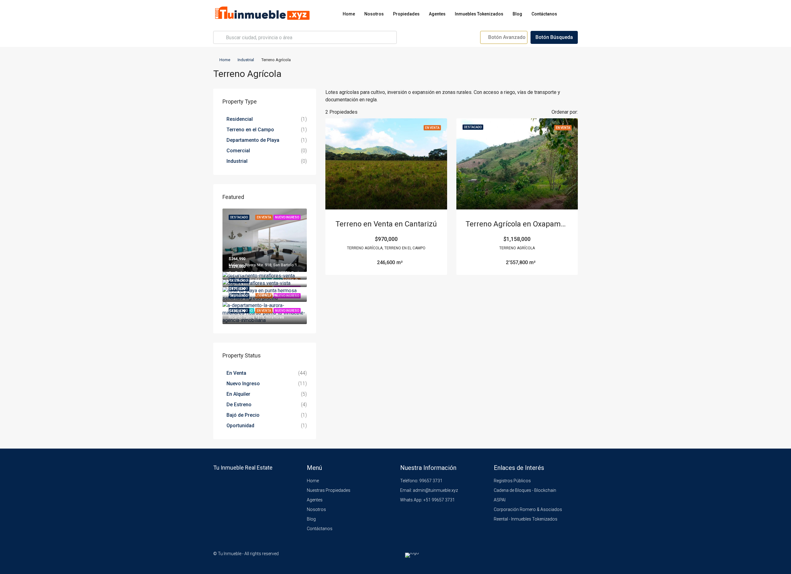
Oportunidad (240, 425)
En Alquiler (238, 394)
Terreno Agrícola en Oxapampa (517, 224)
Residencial (239, 119)
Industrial (246, 59)
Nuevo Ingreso (243, 383)
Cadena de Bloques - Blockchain (525, 490)
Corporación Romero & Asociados (528, 509)
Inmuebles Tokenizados (479, 13)
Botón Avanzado (506, 37)
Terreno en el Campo (250, 130)
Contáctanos (544, 13)
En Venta (236, 373)
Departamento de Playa (252, 140)
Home (349, 13)
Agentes (437, 13)
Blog (517, 13)
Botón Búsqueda (554, 37)
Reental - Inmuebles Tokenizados (525, 519)
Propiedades (406, 13)
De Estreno (239, 404)
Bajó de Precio (243, 415)
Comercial (238, 151)
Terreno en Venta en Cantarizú (386, 224)
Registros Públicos (512, 480)
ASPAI (499, 499)
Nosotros (374, 13)
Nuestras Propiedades (328, 490)
